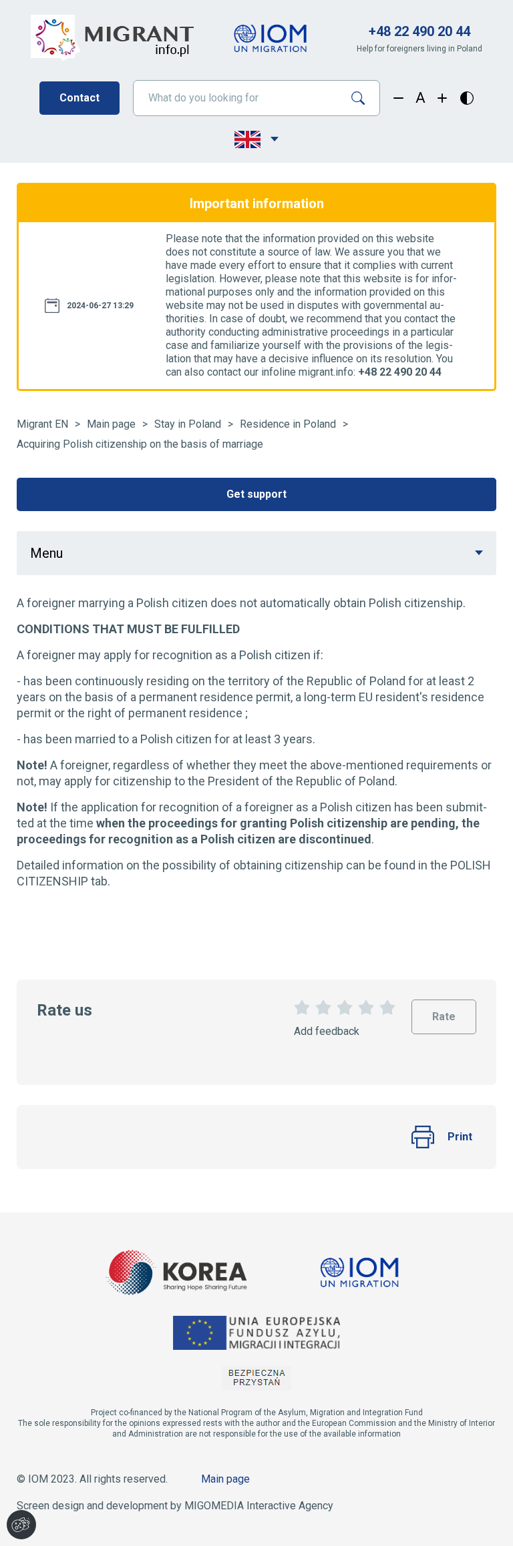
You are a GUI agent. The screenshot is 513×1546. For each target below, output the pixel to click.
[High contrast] (467, 98)
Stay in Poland (187, 424)
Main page (111, 424)
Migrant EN (42, 424)
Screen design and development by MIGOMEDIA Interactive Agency (175, 1505)
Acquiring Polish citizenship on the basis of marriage (140, 444)
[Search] (363, 98)
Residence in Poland (288, 424)
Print (460, 1136)
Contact (79, 97)
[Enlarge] (443, 98)
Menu (46, 553)
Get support (256, 494)
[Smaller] (398, 98)
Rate (443, 1011)
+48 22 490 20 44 (419, 31)
